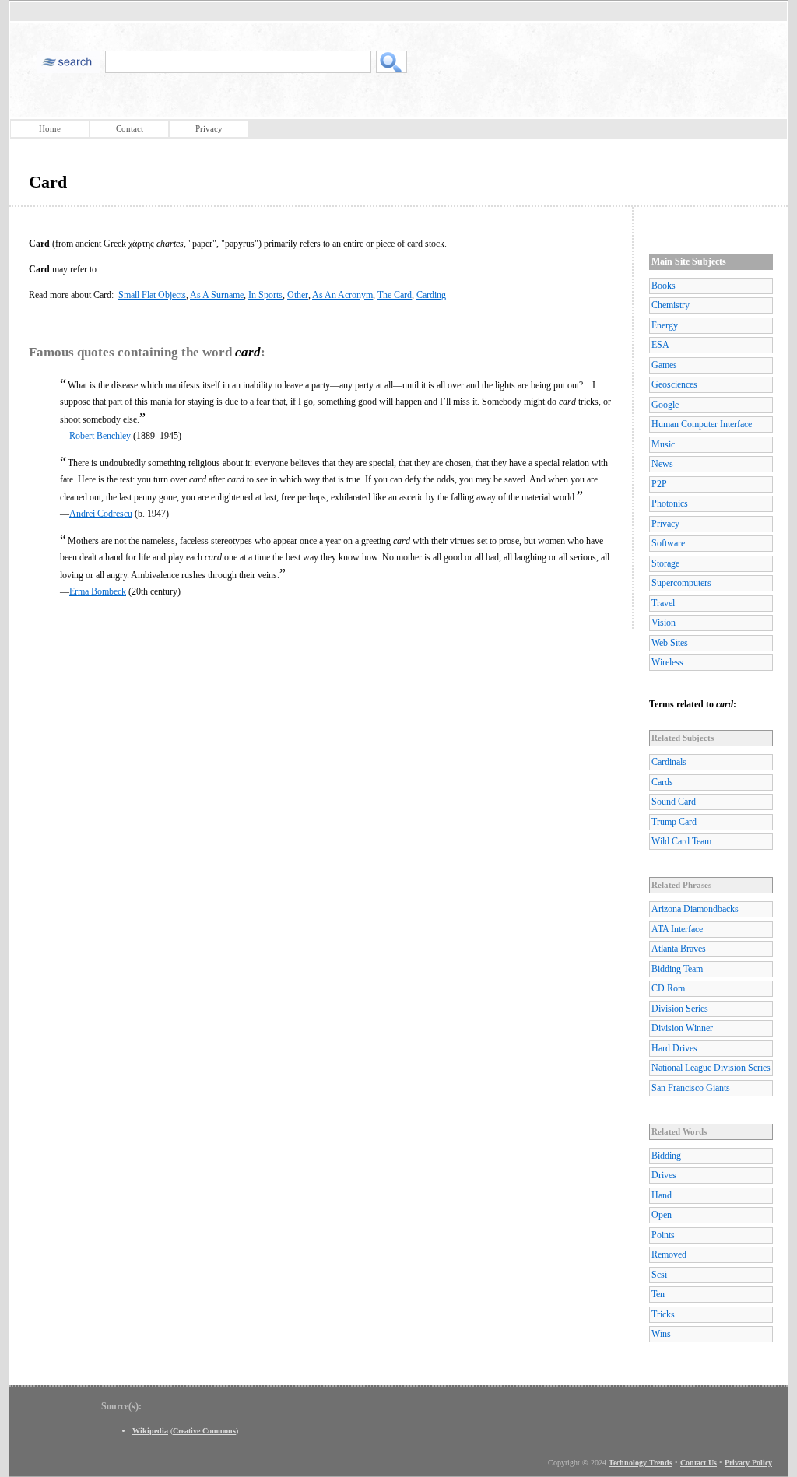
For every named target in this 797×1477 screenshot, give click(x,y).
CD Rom (668, 988)
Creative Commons (204, 1430)
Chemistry (670, 305)
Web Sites (669, 642)
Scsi (659, 1274)
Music (663, 444)
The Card (394, 294)
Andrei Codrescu (100, 513)
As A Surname (217, 294)
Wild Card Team (681, 841)
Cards (662, 782)
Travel (663, 603)
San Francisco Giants (690, 1087)
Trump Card (674, 821)
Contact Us (698, 1462)
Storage (665, 563)
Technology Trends (640, 1462)
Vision (663, 622)
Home (50, 128)
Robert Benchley (100, 435)
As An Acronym (342, 294)
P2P (659, 484)
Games (664, 365)
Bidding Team (677, 968)
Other (297, 294)
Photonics (669, 503)
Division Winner (682, 1028)
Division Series (679, 1008)
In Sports (265, 294)
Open (661, 1214)
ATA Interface (677, 929)
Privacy (209, 128)
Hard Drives (674, 1048)
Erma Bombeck (97, 591)
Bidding (666, 1155)
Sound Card (673, 801)
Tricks (663, 1314)
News (662, 463)
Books (663, 285)
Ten (658, 1294)
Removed (668, 1254)
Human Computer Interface (701, 424)
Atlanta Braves (678, 948)
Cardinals (668, 761)
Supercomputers (681, 582)
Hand (661, 1195)
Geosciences (674, 384)
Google (665, 404)
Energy (664, 325)
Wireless (667, 662)
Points (663, 1235)
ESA (660, 344)
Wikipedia (150, 1430)
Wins (661, 1333)
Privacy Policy (748, 1462)
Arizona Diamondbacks (695, 908)
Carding (431, 294)
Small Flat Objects (152, 294)
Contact (129, 128)
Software (668, 543)
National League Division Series (711, 1067)
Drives (663, 1175)
